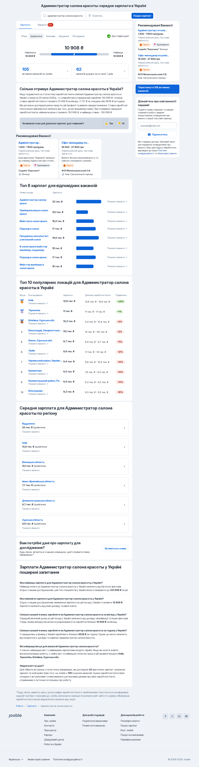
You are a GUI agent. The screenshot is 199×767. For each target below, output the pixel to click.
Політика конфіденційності (67, 759)
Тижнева (50, 36)
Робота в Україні (52, 744)
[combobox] (16, 759)
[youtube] (186, 716)
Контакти (49, 725)
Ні (121, 123)
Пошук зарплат (142, 15)
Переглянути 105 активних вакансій (154, 89)
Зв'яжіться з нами (115, 548)
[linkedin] (179, 716)
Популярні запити (130, 720)
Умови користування (39, 759)
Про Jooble (50, 720)
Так (109, 123)
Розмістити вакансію (93, 725)
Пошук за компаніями (132, 734)
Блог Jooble (127, 730)
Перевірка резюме (131, 739)
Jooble (186, 759)
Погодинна (78, 36)
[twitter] (172, 716)
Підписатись (160, 134)
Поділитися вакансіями (95, 720)
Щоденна (64, 36)
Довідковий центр (54, 739)
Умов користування (167, 153)
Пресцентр (50, 730)
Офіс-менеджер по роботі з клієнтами (74, 143)
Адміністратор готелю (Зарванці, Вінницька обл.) (30, 143)
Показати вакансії (116, 201)
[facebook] (165, 716)
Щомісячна (36, 36)
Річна (24, 36)
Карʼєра (48, 734)
